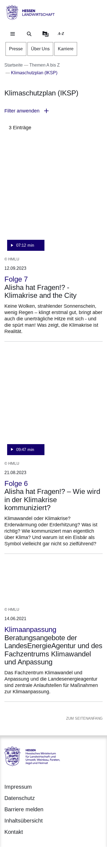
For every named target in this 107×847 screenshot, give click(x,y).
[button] (53, 111)
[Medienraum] (45, 34)
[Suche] (29, 34)
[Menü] (12, 34)
